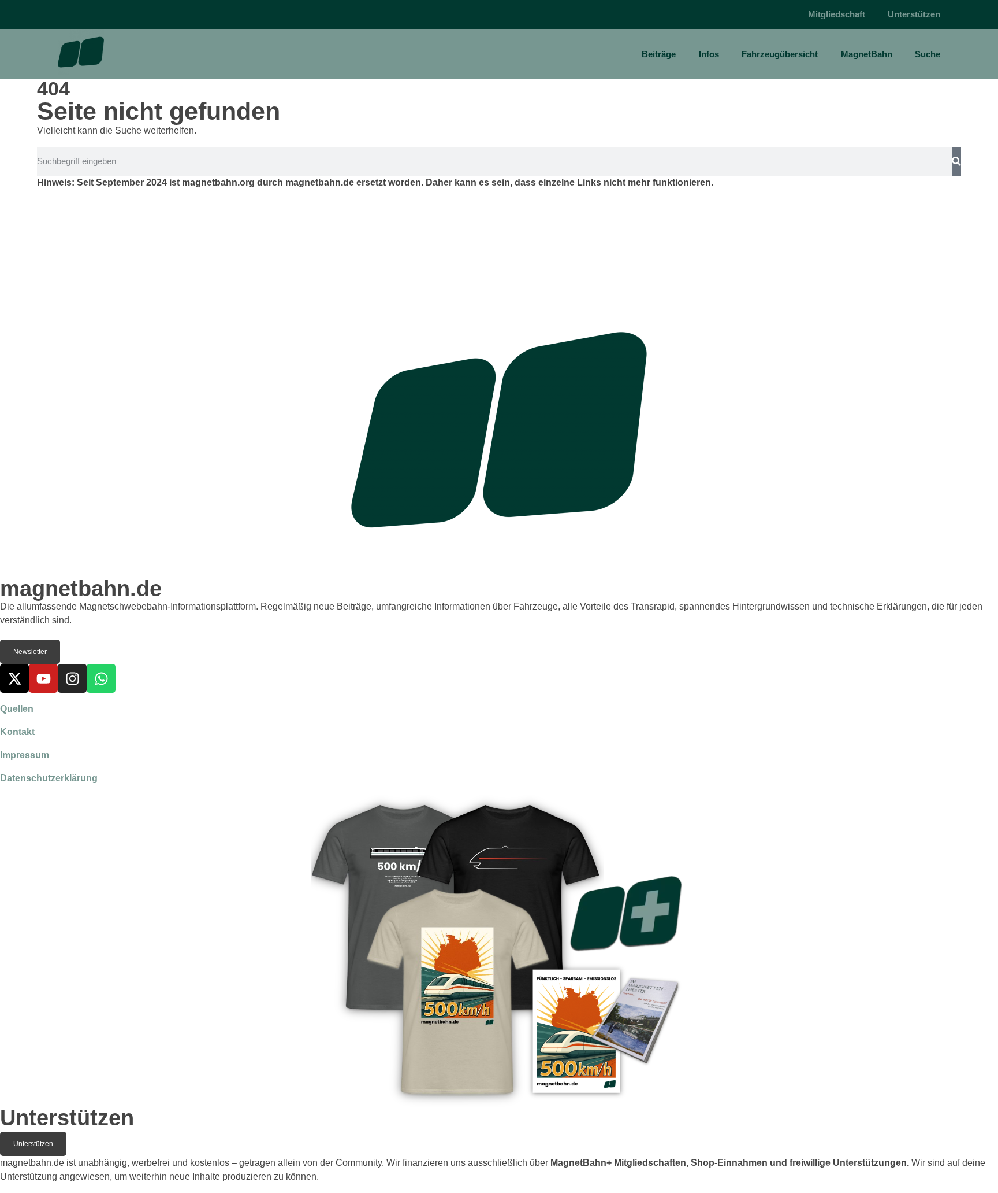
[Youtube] (43, 678)
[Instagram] (72, 678)
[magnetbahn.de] (81, 52)
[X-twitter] (14, 678)
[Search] (956, 161)
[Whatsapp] (101, 678)
